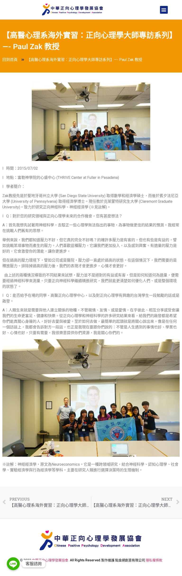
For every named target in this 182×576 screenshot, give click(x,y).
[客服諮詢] (13, 563)
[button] (164, 10)
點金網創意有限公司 (130, 560)
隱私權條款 (154, 560)
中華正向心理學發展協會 (50, 560)
